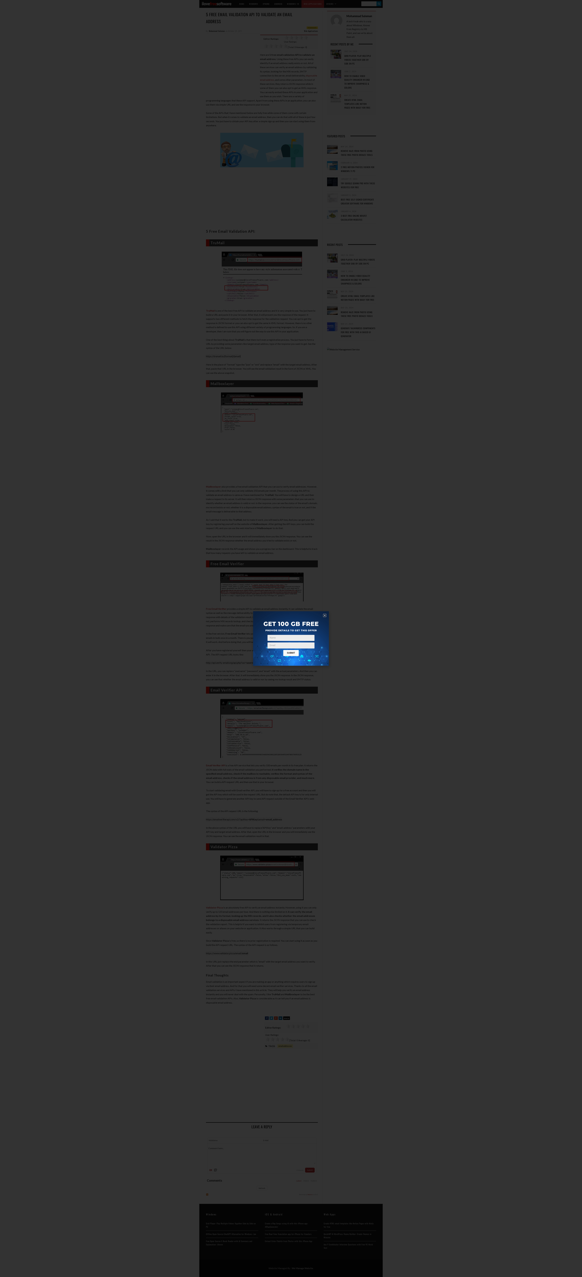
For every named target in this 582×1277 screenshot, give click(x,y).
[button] (325, 615)
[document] (291, 638)
